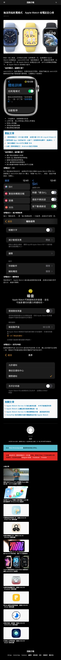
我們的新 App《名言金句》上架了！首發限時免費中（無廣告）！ (30, 140)
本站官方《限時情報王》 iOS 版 (19, 455)
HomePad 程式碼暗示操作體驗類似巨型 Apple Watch (27, 415)
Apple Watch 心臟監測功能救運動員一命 (22, 409)
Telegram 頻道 (26, 457)
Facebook (36, 457)
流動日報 (30, 2)
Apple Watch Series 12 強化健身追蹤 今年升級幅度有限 (28, 406)
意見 (40, 655)
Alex (30, 439)
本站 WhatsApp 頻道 (16, 448)
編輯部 (30, 655)
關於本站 (51, 655)
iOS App (9, 655)
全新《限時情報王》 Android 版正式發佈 (22, 146)
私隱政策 (45, 655)
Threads (44, 457)
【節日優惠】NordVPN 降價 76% (19, 143)
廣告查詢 (35, 655)
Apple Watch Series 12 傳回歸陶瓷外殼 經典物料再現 (28, 412)
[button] (4, 2)
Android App (16, 655)
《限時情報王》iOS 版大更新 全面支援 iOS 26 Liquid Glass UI (31, 137)
